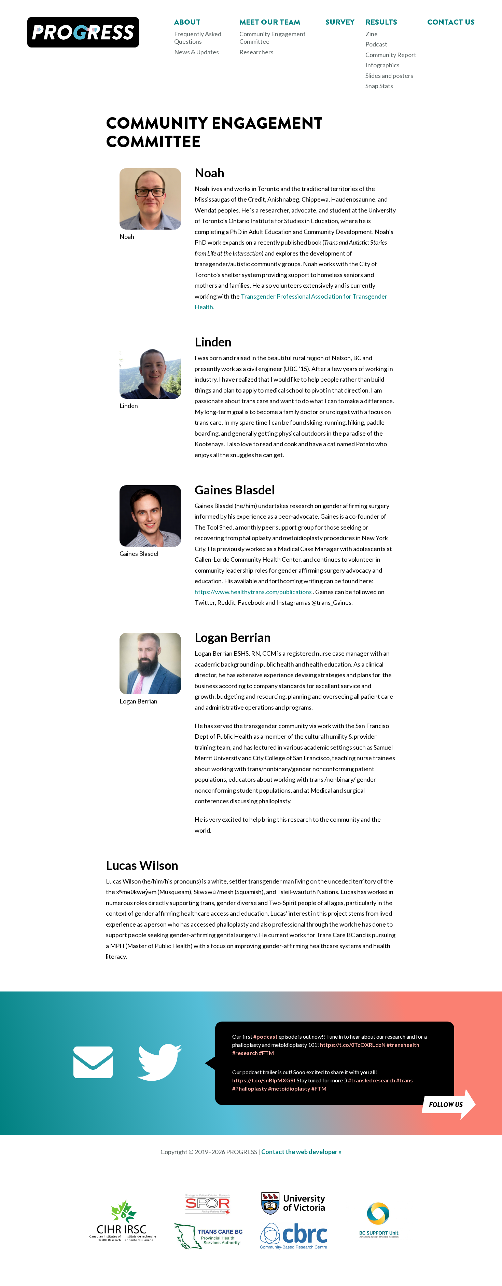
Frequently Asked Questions (197, 37)
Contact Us (451, 22)
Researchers (256, 52)
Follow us (446, 1105)
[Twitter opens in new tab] (159, 1063)
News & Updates (196, 52)
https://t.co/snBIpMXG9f (264, 1080)
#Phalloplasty (249, 1088)
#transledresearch (371, 1080)
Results (381, 22)
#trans (404, 1080)
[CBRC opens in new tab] (294, 1247)
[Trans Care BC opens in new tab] (208, 1247)
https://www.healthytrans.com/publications (253, 592)
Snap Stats (379, 86)
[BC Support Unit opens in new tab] (379, 1237)
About (187, 22)
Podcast (376, 44)
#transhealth (403, 1044)
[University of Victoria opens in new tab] (294, 1215)
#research (245, 1053)
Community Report (390, 54)
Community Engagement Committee (272, 37)
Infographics (382, 65)
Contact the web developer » (301, 1151)
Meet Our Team (269, 22)
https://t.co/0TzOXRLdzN (353, 1044)
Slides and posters (389, 75)
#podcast (265, 1036)
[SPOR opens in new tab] (208, 1213)
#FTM (266, 1053)
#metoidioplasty (289, 1088)
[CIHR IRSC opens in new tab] (123, 1240)
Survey (339, 22)
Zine (371, 34)
